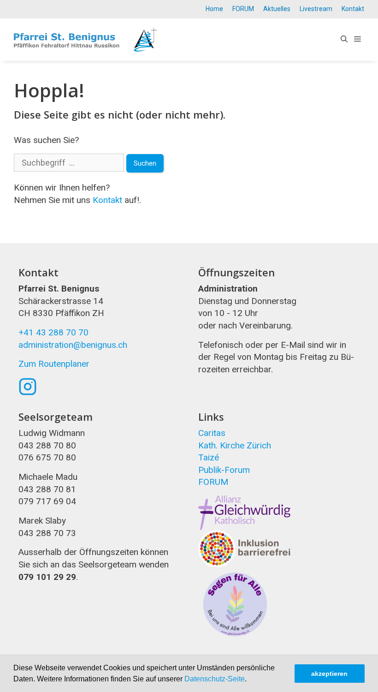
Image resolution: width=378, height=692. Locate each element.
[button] (249, 680)
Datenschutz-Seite (214, 679)
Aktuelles (276, 8)
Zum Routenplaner (53, 363)
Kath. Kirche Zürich (234, 445)
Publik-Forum (224, 470)
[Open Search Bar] (344, 39)
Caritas (211, 433)
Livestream (316, 8)
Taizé (208, 457)
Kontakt (353, 8)
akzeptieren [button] (329, 673)
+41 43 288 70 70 (53, 332)
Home (214, 8)
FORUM (243, 8)
